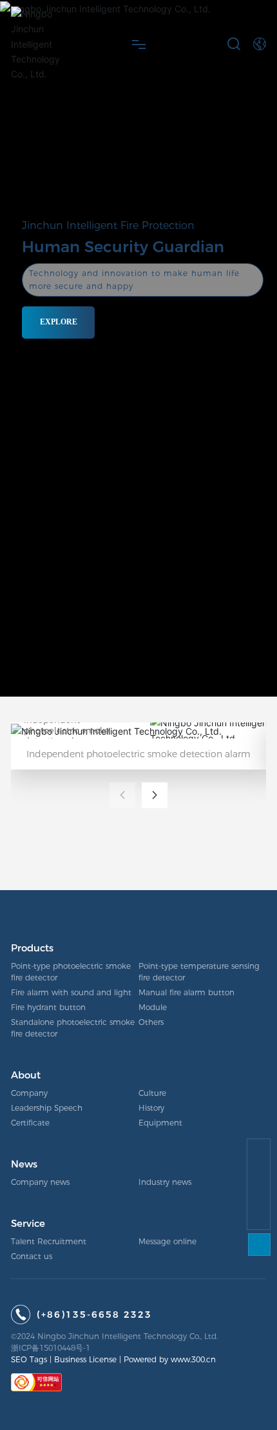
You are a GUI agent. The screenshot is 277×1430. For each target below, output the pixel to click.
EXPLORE (58, 321)
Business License (85, 1359)
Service (28, 1223)
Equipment (160, 1122)
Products (32, 948)
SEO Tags (29, 1359)
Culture (152, 1093)
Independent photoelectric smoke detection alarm (67, 730)
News (24, 1164)
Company (29, 1093)
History (151, 1108)
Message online (167, 1241)
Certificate (30, 1122)
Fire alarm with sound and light (71, 992)
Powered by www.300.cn (170, 1359)
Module (152, 1007)
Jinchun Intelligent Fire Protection (108, 225)
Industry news (164, 1182)
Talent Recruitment (48, 1241)
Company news (40, 1182)
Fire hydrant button (48, 1007)
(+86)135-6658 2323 (94, 1314)
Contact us (31, 1256)
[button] (154, 795)
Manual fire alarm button (186, 992)
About (26, 1075)
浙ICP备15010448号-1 (50, 1348)
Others (151, 1022)
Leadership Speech (46, 1108)
